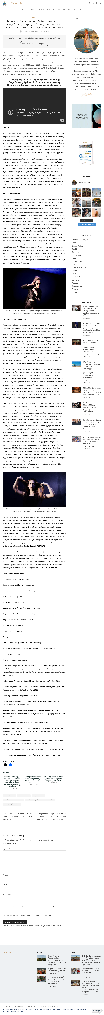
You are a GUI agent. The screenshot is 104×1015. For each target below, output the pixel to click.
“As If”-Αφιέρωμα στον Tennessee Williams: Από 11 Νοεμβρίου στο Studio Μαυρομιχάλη (92, 441)
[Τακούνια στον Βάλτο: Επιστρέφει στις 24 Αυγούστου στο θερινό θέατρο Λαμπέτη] (76, 422)
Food (41, 9)
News (24, 9)
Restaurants (77, 286)
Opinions (78, 9)
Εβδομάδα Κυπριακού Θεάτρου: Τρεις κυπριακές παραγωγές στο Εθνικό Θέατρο (92, 391)
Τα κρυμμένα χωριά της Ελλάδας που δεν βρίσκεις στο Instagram (56, 980)
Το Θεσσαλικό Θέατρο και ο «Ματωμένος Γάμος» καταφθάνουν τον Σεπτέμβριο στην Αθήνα (92, 310)
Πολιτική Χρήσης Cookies (17, 1011)
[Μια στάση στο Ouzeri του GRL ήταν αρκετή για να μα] (96, 202)
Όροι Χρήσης (19, 1006)
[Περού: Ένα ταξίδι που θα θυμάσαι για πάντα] (41, 971)
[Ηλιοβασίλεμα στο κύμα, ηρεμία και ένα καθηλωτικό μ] (76, 192)
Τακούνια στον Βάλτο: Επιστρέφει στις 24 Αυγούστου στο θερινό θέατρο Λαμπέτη (92, 424)
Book (74, 243)
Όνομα (6, 875)
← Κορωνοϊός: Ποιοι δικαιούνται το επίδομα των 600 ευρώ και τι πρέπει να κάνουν (18, 816)
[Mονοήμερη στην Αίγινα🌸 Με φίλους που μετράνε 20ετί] (76, 202)
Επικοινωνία (32, 1006)
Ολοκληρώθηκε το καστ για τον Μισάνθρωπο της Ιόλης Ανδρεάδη (53, 779)
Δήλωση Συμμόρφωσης (49, 1006)
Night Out (76, 277)
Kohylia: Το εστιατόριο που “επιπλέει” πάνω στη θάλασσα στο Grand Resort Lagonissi (91, 959)
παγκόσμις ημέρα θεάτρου (12, 804)
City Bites (75, 249)
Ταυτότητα (7, 1006)
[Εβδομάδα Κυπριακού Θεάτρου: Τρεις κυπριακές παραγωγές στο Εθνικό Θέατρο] (76, 390)
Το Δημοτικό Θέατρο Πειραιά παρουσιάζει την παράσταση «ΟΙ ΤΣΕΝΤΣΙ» (32, 780)
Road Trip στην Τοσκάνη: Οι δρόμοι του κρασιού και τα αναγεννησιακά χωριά (57, 959)
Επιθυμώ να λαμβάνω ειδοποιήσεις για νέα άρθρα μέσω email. (28, 915)
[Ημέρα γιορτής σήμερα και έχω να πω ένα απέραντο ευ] (86, 212)
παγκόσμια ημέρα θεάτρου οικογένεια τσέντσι (40, 800)
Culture (67, 9)
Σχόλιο (6, 849)
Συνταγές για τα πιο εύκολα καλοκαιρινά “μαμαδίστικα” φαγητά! (90, 971)
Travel (33, 9)
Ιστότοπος (7, 894)
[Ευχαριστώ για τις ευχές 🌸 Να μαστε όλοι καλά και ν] (86, 192)
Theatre (34, 17)
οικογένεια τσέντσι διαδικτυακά (13, 800)
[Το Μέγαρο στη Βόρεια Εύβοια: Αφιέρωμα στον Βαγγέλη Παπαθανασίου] (76, 405)
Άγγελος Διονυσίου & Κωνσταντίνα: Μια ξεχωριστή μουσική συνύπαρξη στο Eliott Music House (92, 327)
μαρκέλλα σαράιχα (24, 796)
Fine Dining (76, 255)
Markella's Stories (79, 267)
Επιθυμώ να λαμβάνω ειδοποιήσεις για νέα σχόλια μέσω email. (28, 907)
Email (6, 884)
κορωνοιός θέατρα (9, 796)
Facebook (7, 952)
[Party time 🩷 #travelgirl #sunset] (86, 202)
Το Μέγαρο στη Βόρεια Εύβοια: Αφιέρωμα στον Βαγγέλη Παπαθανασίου (89, 407)
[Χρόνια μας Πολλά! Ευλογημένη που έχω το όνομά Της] (96, 192)
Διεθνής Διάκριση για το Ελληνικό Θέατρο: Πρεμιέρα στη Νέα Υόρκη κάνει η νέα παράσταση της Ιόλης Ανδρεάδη (12, 782)
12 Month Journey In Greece (83, 240)
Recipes (75, 283)
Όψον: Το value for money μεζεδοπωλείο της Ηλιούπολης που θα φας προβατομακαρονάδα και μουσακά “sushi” (91, 986)
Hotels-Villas (53, 9)
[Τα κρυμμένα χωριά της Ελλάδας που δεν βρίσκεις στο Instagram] (41, 979)
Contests (75, 252)
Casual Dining (77, 246)
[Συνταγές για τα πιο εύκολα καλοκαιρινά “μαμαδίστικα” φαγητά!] (75, 971)
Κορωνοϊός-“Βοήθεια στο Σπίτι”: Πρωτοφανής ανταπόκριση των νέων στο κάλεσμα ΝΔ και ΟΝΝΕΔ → (51, 816)
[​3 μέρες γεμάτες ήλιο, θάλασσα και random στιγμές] (96, 212)
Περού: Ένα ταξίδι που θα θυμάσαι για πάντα (57, 969)
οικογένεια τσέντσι (38, 796)
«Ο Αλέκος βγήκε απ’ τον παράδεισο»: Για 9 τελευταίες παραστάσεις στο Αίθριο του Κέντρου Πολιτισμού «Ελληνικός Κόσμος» (92, 347)
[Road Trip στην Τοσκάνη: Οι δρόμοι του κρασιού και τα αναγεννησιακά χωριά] (41, 958)
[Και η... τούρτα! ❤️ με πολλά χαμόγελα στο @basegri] (76, 212)
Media (74, 270)
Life (73, 264)
